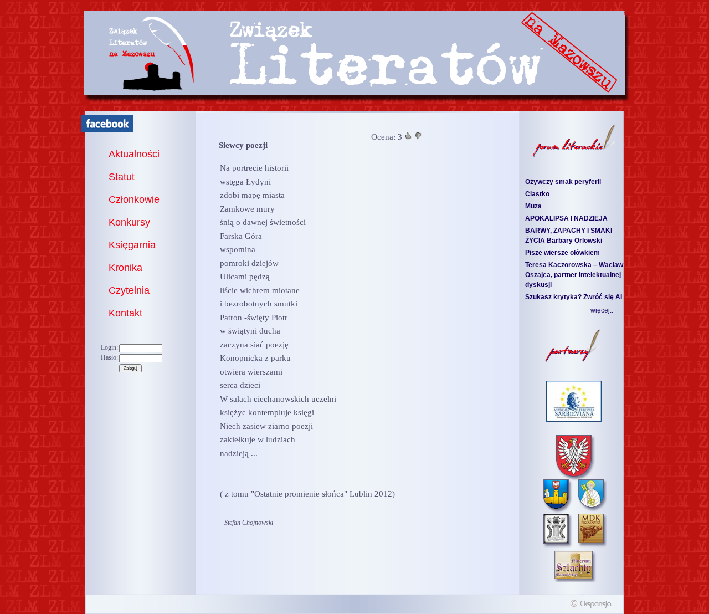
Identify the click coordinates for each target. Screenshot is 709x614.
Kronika (125, 267)
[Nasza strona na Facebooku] (107, 130)
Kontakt (125, 313)
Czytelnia (129, 290)
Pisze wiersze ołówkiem (562, 253)
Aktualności (134, 154)
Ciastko (537, 194)
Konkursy (129, 222)
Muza (533, 206)
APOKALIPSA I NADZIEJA (566, 218)
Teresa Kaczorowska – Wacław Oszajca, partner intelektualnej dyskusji (574, 275)
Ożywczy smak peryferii (563, 182)
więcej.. (601, 310)
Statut (122, 176)
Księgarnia (132, 244)
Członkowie (134, 199)
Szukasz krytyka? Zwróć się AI (573, 297)
